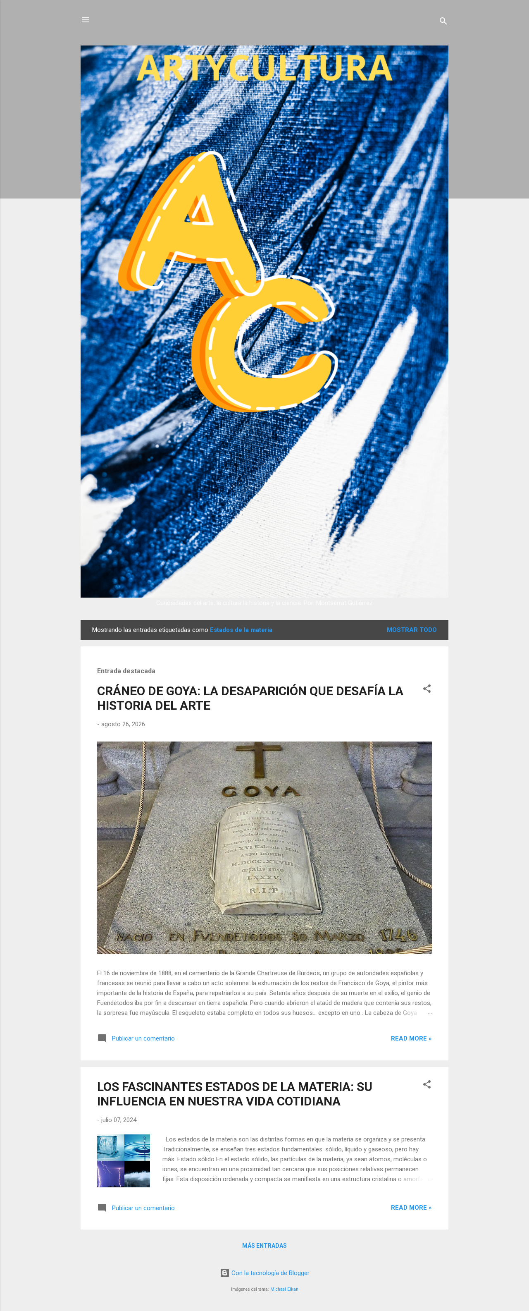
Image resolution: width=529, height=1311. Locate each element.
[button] (427, 690)
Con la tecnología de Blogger (270, 1273)
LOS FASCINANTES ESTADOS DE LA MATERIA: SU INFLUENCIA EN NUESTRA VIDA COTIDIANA (234, 1093)
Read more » (411, 1038)
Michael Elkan (284, 1289)
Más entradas (264, 1245)
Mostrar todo (412, 630)
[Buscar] (443, 22)
